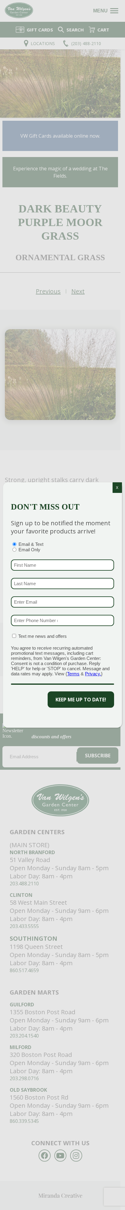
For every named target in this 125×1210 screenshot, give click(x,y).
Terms (73, 673)
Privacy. (93, 673)
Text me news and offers (42, 636)
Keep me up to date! (81, 699)
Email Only (29, 549)
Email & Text (31, 544)
